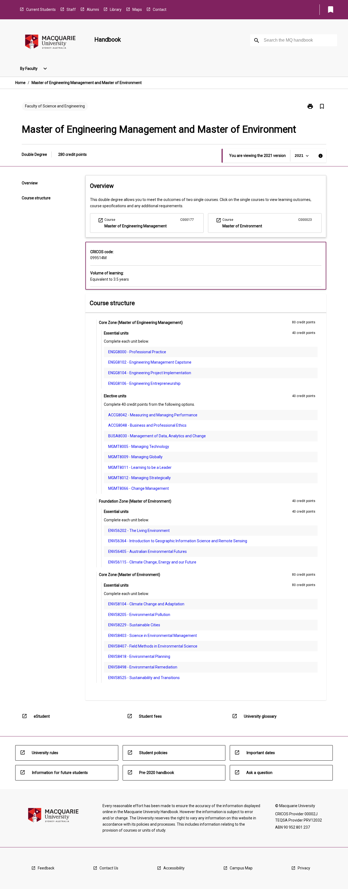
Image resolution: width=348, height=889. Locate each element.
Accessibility (174, 868)
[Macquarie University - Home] (50, 42)
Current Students (41, 9)
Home (20, 82)
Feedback (46, 868)
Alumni (93, 9)
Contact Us (109, 868)
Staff (71, 9)
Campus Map (241, 868)
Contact (159, 9)
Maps (137, 9)
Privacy (304, 868)
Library (116, 9)
